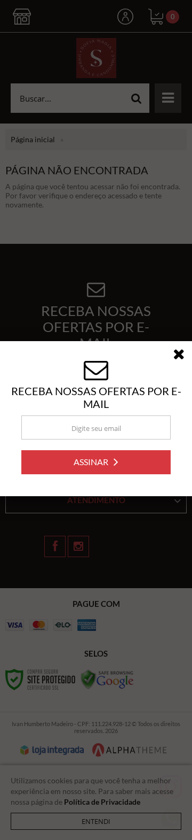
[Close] (182, 357)
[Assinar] (96, 463)
